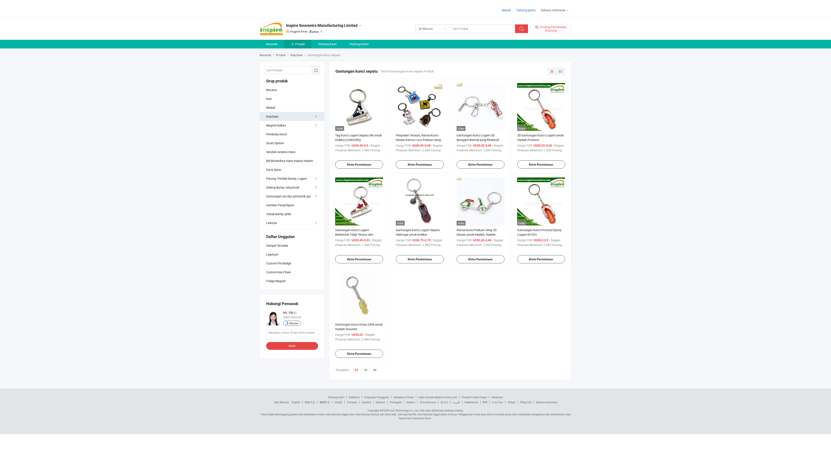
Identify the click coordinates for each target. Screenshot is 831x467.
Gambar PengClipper (280, 205)
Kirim (292, 346)
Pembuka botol (276, 134)
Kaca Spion (273, 170)
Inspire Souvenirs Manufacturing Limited (322, 25)
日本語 (338, 402)
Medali (270, 108)
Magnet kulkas (276, 125)
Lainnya (271, 223)
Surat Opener (275, 143)
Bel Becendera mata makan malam (289, 161)
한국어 (444, 402)
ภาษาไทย (497, 402)
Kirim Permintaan (359, 164)
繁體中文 (325, 402)
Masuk (506, 10)
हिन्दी (485, 402)
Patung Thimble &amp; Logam (286, 178)
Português (396, 402)
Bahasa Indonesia (546, 402)
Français (352, 402)
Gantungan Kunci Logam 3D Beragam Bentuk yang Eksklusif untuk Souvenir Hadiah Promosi (478, 139)
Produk (300, 44)
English (295, 402)
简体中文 (310, 402)
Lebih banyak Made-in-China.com (437, 397)
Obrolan (293, 323)
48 (375, 370)
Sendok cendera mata (280, 152)
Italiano (410, 402)
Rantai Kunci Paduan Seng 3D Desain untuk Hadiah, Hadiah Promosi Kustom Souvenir (477, 234)
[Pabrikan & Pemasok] (287, 8)
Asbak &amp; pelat (278, 214)
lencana (271, 90)
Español (366, 402)
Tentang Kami (327, 44)
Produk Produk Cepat (474, 397)
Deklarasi (354, 397)
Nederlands (471, 402)
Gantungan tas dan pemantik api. (288, 196)
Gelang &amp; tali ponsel (282, 187)
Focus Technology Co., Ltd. (403, 410)
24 (356, 370)
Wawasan (497, 397)
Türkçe (511, 402)
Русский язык (428, 402)
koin (269, 99)
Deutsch (380, 402)
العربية (456, 402)
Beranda (272, 44)
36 (365, 370)
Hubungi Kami (359, 44)
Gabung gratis (526, 10)
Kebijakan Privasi (403, 397)
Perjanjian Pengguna (376, 397)
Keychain (272, 116)
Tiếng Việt (526, 402)
